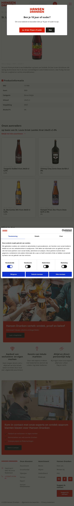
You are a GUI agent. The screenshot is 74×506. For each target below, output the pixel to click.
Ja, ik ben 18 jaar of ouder (32, 30)
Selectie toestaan (37, 274)
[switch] (28, 266)
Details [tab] (37, 236)
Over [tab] (61, 236)
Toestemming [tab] (12, 236)
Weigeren (13, 274)
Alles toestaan (60, 274)
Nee (50, 30)
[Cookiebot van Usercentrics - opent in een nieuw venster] (63, 230)
